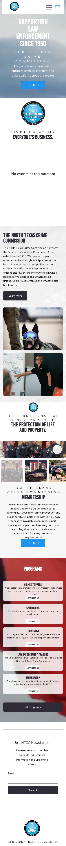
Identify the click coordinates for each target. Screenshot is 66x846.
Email (11, 773)
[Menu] (49, 7)
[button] (57, 6)
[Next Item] (57, 449)
